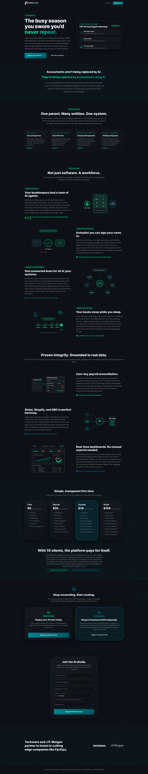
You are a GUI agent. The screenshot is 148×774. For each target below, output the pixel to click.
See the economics (57, 55)
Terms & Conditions (98, 769)
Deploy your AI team (34, 55)
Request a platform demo (48, 635)
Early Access (118, 3)
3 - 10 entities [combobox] (59, 696)
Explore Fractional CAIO (99, 635)
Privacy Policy (87, 769)
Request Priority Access (74, 712)
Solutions (108, 3)
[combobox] (74, 704)
